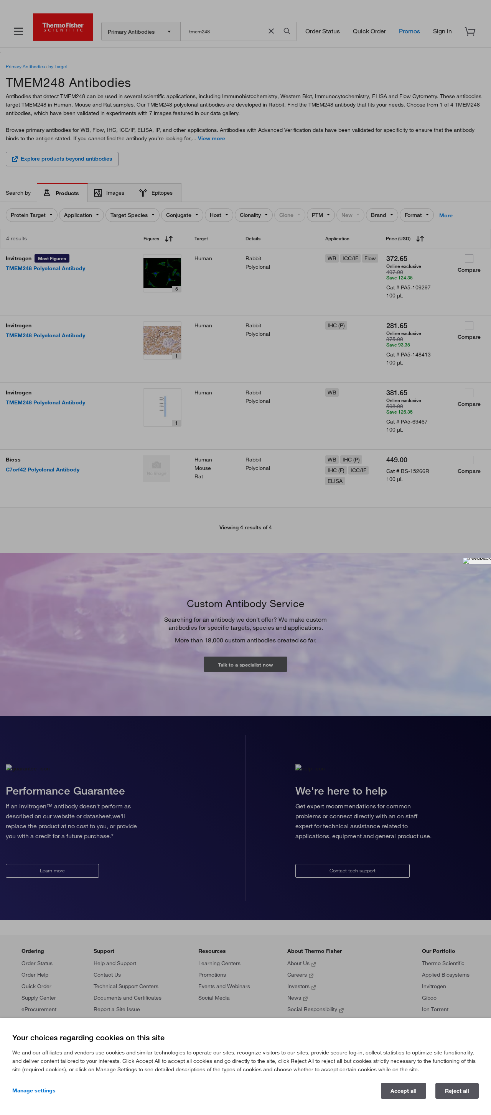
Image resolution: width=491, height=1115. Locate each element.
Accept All (403, 1090)
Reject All (457, 1090)
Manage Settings (34, 1090)
